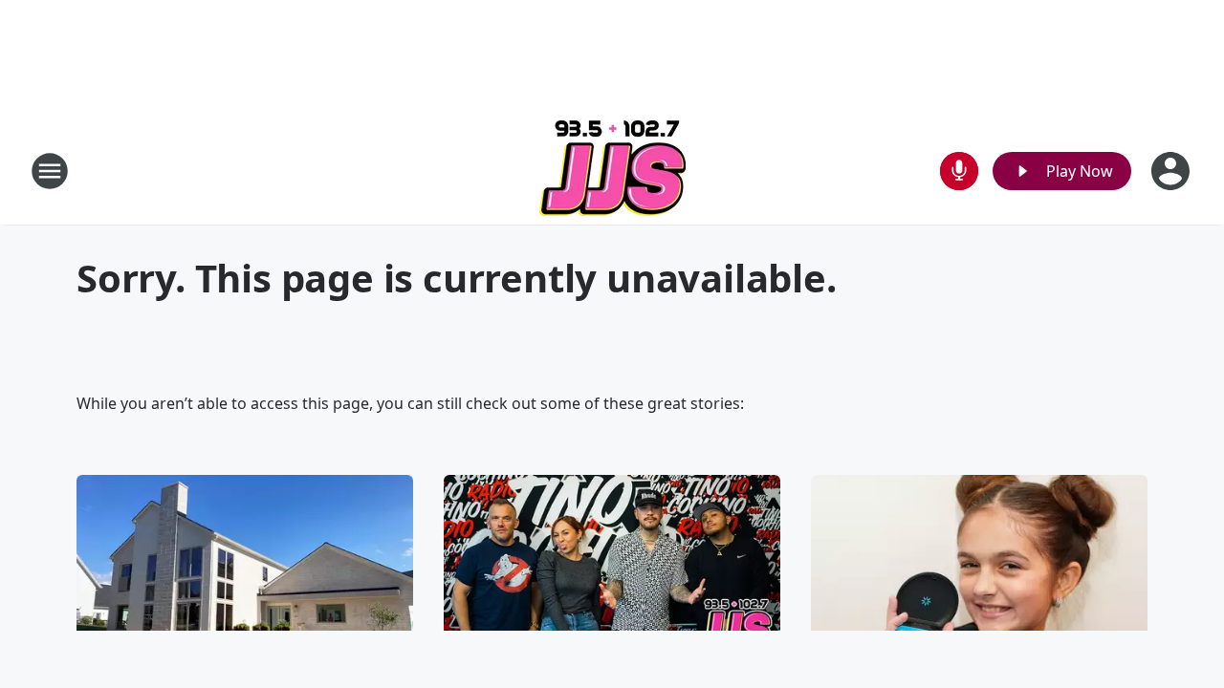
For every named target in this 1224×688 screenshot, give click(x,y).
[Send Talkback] (959, 171)
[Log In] (1172, 171)
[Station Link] (612, 170)
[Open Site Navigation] (50, 171)
